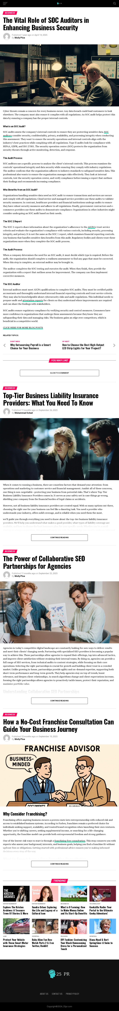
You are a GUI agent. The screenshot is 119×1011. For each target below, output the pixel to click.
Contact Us (57, 993)
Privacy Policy (72, 993)
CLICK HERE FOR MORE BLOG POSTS (23, 327)
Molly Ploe (20, 38)
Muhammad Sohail (24, 413)
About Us (44, 993)
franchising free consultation (69, 840)
